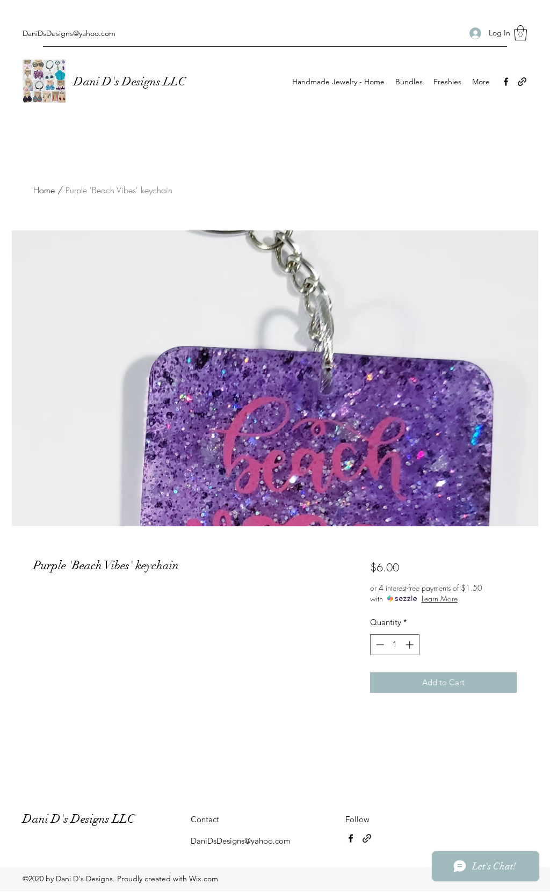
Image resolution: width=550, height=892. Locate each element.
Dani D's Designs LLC (131, 81)
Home (44, 190)
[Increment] (410, 645)
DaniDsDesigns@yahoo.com (69, 33)
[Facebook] (506, 81)
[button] (520, 33)
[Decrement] (379, 645)
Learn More (440, 598)
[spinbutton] (394, 645)
